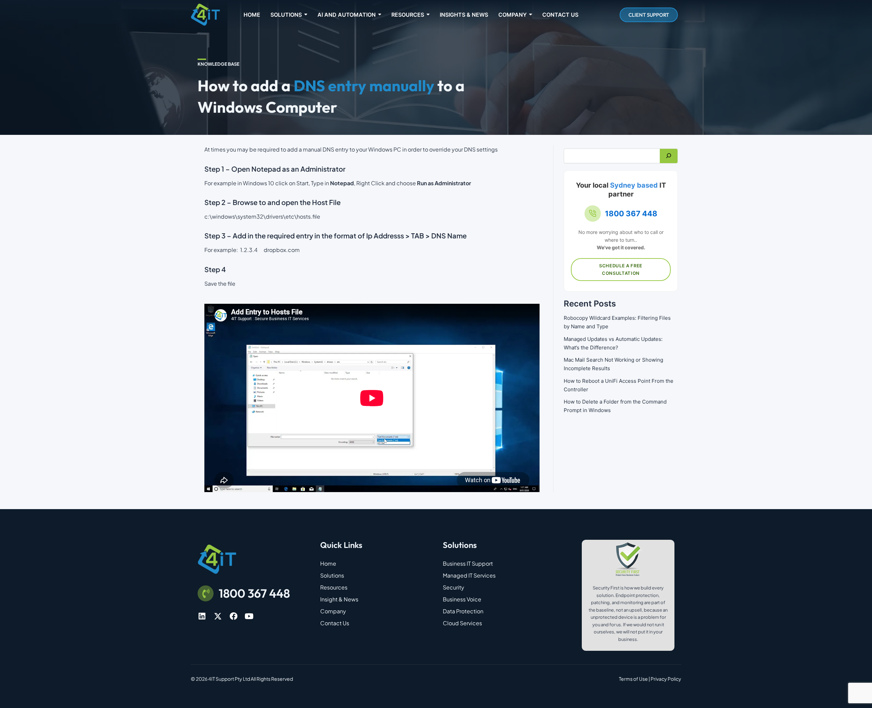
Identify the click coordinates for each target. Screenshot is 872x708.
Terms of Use (633, 679)
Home (328, 563)
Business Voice (462, 599)
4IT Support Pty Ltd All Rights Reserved (250, 679)
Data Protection (463, 611)
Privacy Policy (666, 679)
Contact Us (334, 623)
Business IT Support (468, 563)
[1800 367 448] (206, 593)
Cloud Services (462, 623)
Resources (333, 587)
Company (333, 611)
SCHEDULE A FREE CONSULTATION (620, 269)
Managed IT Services (469, 575)
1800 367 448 (631, 213)
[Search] (669, 156)
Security (453, 587)
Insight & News (339, 599)
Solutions (332, 575)
